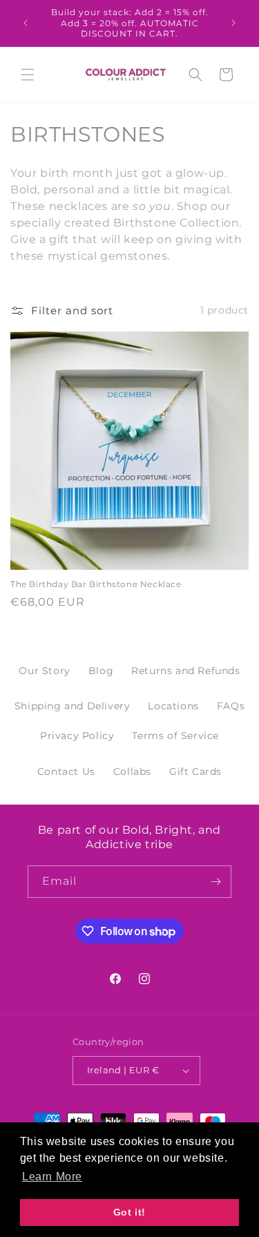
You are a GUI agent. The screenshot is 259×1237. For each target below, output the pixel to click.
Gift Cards (195, 771)
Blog (100, 670)
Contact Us (66, 771)
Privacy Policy (77, 735)
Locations (173, 706)
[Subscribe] (215, 881)
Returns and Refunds (185, 670)
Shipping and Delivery (73, 706)
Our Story (44, 670)
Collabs (132, 771)
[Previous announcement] (25, 23)
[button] (27, 74)
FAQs (230, 706)
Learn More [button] (52, 1176)
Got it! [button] (129, 1212)
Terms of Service (175, 735)
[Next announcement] (233, 23)
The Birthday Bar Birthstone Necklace (96, 584)
